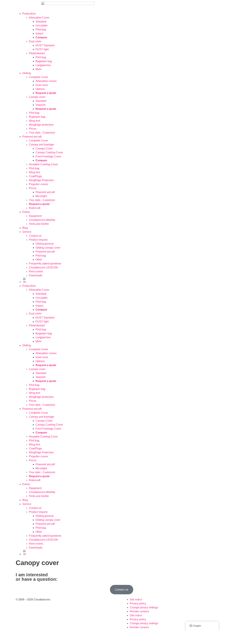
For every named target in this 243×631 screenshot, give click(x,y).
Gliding (26, 73)
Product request (38, 239)
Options (40, 89)
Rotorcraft (34, 208)
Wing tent (34, 120)
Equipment (35, 216)
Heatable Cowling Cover (43, 164)
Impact (39, 33)
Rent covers (36, 271)
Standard (41, 21)
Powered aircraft (31, 136)
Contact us (35, 235)
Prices (32, 128)
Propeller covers (38, 184)
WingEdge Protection (41, 180)
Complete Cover (38, 77)
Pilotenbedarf (37, 53)
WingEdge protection (41, 124)
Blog (25, 227)
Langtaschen (43, 65)
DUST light (42, 49)
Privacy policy (138, 603)
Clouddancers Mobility (42, 219)
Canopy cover (37, 97)
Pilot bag (41, 29)
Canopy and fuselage (41, 144)
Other (39, 259)
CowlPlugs (35, 176)
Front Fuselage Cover (48, 156)
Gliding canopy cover (48, 247)
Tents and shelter (39, 223)
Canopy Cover (44, 148)
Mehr (38, 69)
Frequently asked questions (45, 263)
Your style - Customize (42, 132)
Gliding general (45, 243)
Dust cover (35, 41)
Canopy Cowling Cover (49, 152)
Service (26, 231)
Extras (26, 212)
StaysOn (41, 104)
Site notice (136, 599)
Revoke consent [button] (139, 611)
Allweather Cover (39, 17)
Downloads (35, 275)
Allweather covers (46, 81)
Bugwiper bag (44, 61)
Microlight (41, 196)
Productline (29, 13)
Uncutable (42, 25)
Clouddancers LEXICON (43, 267)
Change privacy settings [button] (144, 607)
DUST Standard (45, 45)
